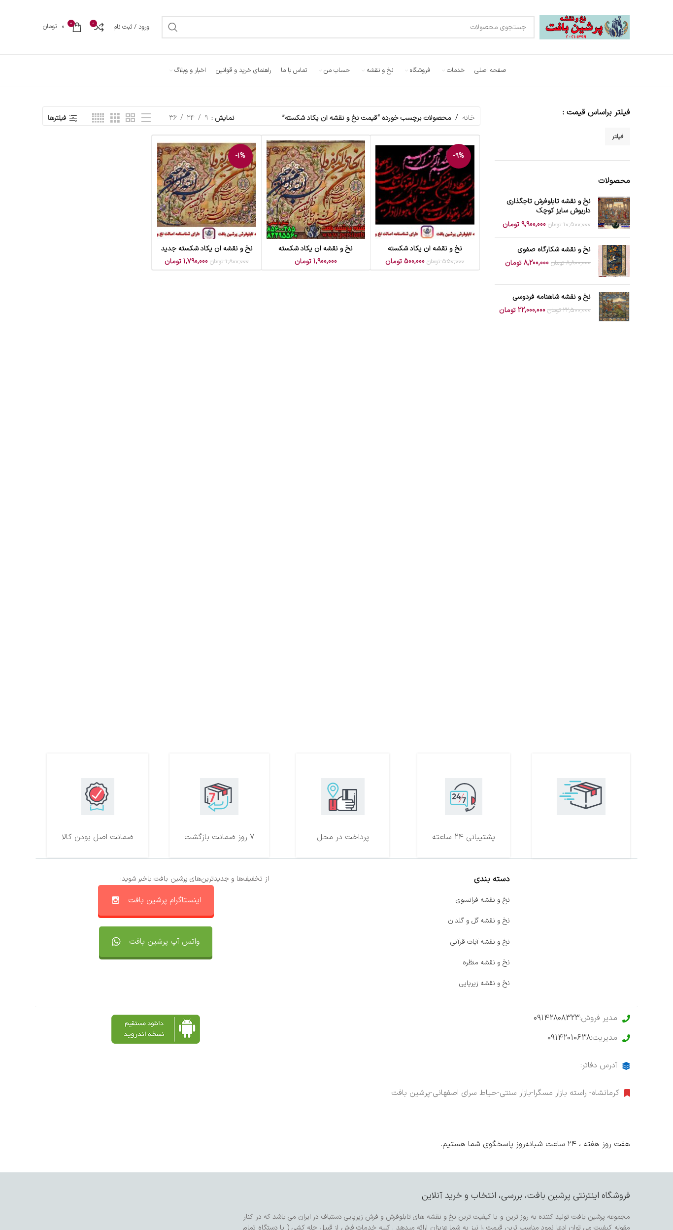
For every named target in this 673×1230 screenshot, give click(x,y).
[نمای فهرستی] (146, 118)
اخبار (623, 921)
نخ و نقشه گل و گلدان (479, 921)
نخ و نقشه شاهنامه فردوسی (552, 297)
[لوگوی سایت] (584, 27)
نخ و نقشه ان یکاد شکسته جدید (207, 248)
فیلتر (617, 136)
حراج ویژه (617, 962)
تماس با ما (374, 900)
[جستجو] (173, 27)
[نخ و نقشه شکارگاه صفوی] (614, 261)
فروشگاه (618, 942)
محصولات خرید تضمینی (596, 983)
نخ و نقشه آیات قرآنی (480, 942)
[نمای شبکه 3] (115, 118)
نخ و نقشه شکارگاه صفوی (554, 250)
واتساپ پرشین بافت (361, 942)
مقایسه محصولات (364, 962)
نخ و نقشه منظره (486, 962)
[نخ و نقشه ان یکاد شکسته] (316, 189)
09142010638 (569, 1038)
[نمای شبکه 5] (98, 118)
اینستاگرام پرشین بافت (164, 900)
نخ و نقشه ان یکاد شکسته (425, 248)
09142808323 (556, 1018)
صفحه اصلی (612, 900)
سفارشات (377, 921)
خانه (468, 118)
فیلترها (57, 118)
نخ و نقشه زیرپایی (484, 983)
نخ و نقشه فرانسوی (483, 900)
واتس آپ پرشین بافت (164, 942)
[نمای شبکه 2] (130, 118)
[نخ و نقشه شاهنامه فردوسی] (614, 308)
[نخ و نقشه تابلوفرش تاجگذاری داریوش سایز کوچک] (614, 213)
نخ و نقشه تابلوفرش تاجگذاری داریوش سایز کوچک (549, 206)
